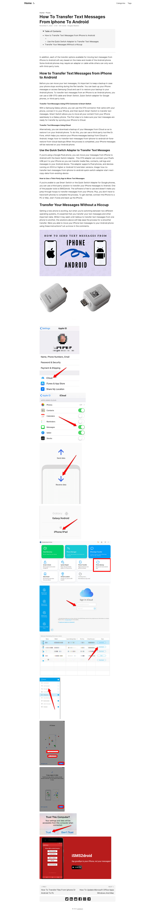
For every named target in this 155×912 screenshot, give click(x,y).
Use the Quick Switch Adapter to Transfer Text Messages (73, 41)
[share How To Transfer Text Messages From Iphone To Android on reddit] (75, 899)
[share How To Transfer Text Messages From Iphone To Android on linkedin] (71, 899)
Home (28, 3)
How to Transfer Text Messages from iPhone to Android (70, 35)
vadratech (80, 909)
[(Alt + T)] (33, 3)
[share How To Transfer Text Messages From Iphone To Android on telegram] (89, 899)
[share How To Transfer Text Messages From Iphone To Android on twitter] (66, 899)
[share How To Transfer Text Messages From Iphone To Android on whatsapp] (84, 899)
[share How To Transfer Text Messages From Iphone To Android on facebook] (80, 899)
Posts (48, 13)
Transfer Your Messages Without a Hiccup (63, 44)
